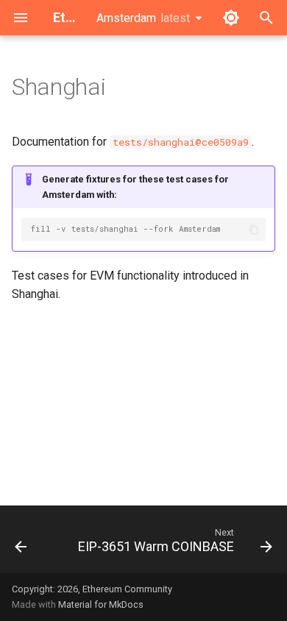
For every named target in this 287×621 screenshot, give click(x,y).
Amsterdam (143, 18)
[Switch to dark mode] (231, 17)
